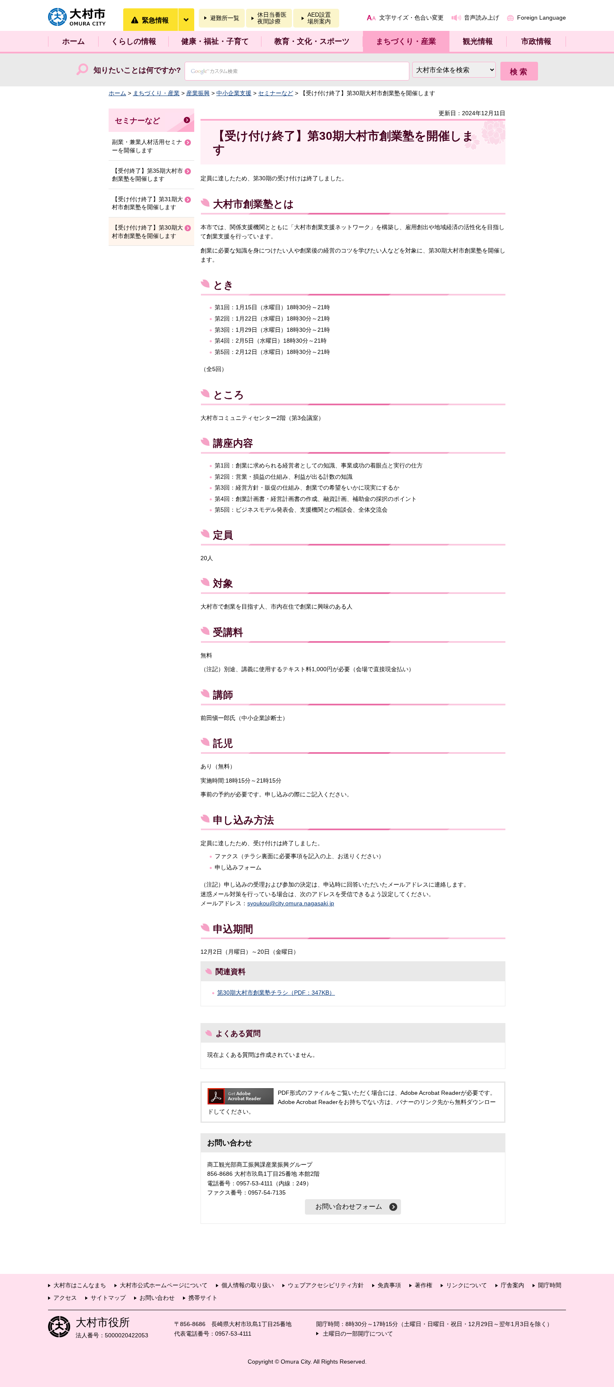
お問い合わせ (157, 1297)
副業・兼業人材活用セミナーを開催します (147, 146)
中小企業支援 (233, 93)
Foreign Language (541, 17)
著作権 (423, 1285)
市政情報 (536, 41)
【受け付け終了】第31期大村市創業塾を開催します (147, 203)
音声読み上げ (481, 17)
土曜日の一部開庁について (358, 1333)
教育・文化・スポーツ (312, 41)
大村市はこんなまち (79, 1285)
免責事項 (389, 1285)
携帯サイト (203, 1297)
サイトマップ (108, 1297)
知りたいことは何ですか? (137, 70)
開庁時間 (549, 1285)
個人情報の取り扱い (247, 1285)
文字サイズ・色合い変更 (411, 17)
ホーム (73, 41)
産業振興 (198, 93)
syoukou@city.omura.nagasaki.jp (290, 903)
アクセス (65, 1297)
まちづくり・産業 (406, 41)
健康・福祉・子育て (215, 41)
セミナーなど (275, 93)
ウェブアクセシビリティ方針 (326, 1285)
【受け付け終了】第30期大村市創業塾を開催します (147, 231)
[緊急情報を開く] (186, 19)
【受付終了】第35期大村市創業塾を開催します (147, 174)
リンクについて (466, 1285)
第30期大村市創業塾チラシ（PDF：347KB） (276, 992)
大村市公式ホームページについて (164, 1285)
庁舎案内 (512, 1285)
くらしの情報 (133, 41)
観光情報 (478, 41)
